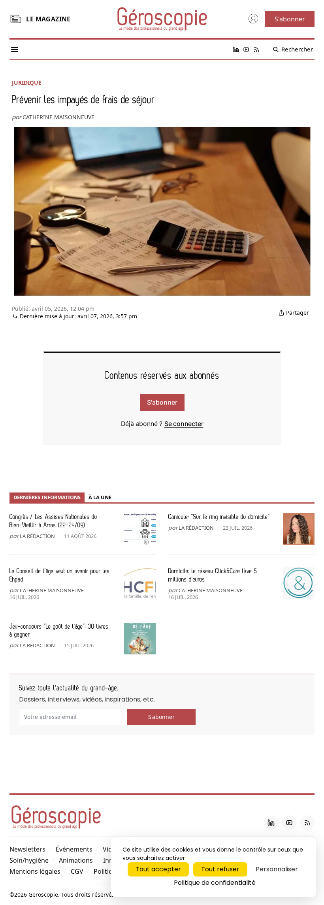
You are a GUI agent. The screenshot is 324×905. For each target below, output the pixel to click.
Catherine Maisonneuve (58, 117)
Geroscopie (43, 894)
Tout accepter (158, 869)
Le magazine (48, 19)
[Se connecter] (253, 19)
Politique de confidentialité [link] (215, 882)
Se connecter (183, 424)
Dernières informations (47, 497)
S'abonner (162, 402)
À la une (100, 497)
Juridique (26, 82)
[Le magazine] (15, 19)
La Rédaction (37, 536)
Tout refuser (220, 869)
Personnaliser (277, 869)
